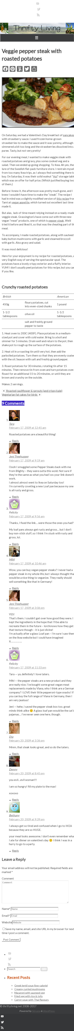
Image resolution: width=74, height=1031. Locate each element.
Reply (15, 440)
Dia (11, 736)
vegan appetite (20, 202)
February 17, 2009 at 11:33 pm (27, 667)
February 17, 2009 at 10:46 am (27, 563)
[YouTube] (37, 4)
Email (6, 915)
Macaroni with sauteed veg (29, 992)
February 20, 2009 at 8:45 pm (27, 773)
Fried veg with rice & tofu (28, 996)
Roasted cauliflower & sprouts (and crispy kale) (34, 390)
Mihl (12, 559)
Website (7, 922)
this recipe (63, 198)
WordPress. (49, 1011)
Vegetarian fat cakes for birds (20, 394)
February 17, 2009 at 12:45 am (27, 427)
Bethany (14, 815)
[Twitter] (38, 10)
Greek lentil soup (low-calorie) (31, 985)
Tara (11, 423)
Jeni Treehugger (19, 456)
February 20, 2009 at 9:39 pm (27, 819)
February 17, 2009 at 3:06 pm (27, 607)
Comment (8, 878)
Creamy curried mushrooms (29, 989)
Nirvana (36, 1011)
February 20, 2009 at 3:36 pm (27, 740)
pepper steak (56, 220)
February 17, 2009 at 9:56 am (27, 516)
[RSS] (38, 15)
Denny (13, 769)
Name (6, 908)
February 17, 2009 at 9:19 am (27, 460)
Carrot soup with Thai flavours (31, 999)
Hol (55, 176)
